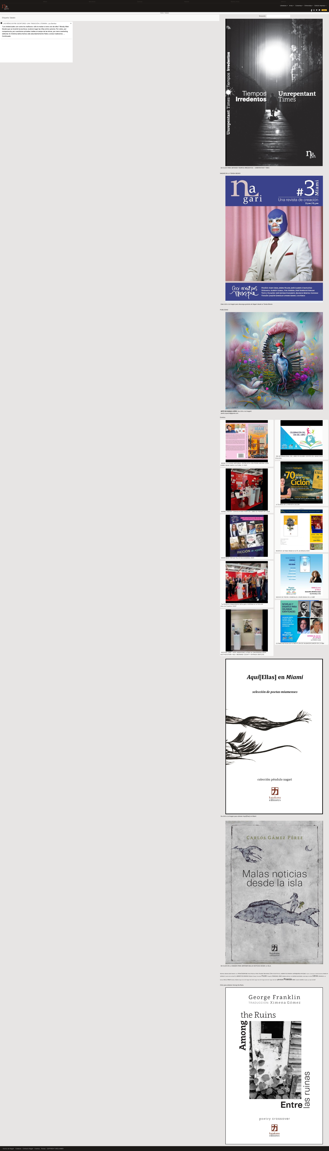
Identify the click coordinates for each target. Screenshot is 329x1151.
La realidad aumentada (296, 976)
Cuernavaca (312, 973)
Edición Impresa (320, 5)
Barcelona (266, 973)
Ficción (264, 976)
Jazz (280, 976)
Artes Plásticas (251, 973)
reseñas (301, 979)
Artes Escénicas (243, 973)
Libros (315, 976)
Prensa (43, 1148)
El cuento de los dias (229, 976)
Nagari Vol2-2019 (242, 979)
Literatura (283, 5)
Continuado (6, 36)
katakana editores (286, 976)
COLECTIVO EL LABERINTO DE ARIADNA (282, 973)
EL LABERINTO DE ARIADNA (241, 976)
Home (161, 13)
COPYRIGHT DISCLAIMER (55, 1148)
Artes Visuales (259, 973)
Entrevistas (308, 5)
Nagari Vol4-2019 (258, 979)
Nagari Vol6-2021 (273, 979)
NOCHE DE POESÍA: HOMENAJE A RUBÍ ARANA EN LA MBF (295, 597)
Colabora (18, 1148)
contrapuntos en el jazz (299, 973)
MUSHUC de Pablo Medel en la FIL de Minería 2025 (293, 551)
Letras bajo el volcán (307, 976)
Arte (236, 973)
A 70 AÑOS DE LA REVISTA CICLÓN (287, 504)
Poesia (288, 979)
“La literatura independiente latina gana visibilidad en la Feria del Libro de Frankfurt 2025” (241, 605)
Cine (271, 973)
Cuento (307, 973)
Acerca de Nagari (8, 1148)
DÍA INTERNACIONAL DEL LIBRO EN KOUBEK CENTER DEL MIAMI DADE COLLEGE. (299, 457)
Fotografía (269, 976)
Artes (291, 5)
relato (293, 979)
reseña (297, 979)
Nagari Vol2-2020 (250, 979)
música (237, 979)
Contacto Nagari (28, 1148)
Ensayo (254, 976)
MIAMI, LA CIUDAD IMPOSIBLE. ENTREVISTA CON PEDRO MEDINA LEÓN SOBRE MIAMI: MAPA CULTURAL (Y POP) (244, 464)
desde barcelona (319, 973)
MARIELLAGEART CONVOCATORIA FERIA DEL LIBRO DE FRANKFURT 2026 (245, 511)
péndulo (280, 980)
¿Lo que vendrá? (312, 979)
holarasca (275, 976)
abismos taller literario (230, 973)
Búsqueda (262, 16)
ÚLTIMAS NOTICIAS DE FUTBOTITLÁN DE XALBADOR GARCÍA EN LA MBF (300, 643)
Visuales (305, 979)
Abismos (222, 973)
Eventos (37, 1148)
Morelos (233, 979)
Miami (229, 979)
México (225, 979)
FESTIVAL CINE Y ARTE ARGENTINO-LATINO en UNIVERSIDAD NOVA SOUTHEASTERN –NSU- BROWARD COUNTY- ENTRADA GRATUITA (243, 653)
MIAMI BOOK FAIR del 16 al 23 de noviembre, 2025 (237, 558)
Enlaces (250, 976)
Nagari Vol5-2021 (265, 979)
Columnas (298, 5)
